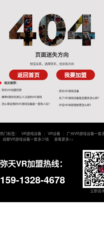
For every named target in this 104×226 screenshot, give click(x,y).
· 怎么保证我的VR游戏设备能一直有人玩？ (25, 104)
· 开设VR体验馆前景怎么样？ (74, 105)
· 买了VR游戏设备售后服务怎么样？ (78, 98)
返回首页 (28, 75)
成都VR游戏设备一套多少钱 (26, 139)
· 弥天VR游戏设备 (68, 91)
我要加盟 (75, 75)
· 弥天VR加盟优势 (11, 90)
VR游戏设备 (31, 133)
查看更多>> (63, 139)
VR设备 (54, 133)
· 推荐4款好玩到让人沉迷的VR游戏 (21, 97)
